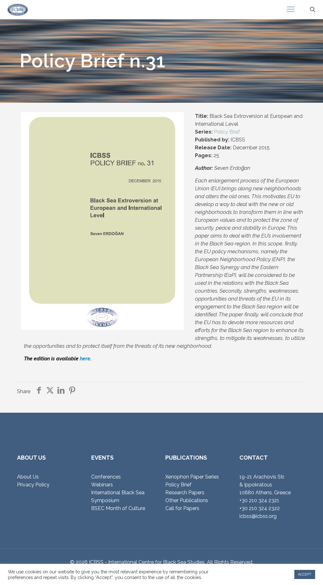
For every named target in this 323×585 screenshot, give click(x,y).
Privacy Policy (33, 485)
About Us (28, 477)
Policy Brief (227, 132)
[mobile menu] (290, 9)
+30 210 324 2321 (259, 500)
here (85, 359)
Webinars (102, 485)
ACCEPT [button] (304, 574)
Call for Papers (182, 508)
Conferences (106, 477)
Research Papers (184, 493)
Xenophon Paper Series (192, 477)
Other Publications (186, 500)
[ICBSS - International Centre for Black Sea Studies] (17, 9)
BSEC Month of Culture (118, 508)
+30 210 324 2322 (259, 508)
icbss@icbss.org (258, 516)
